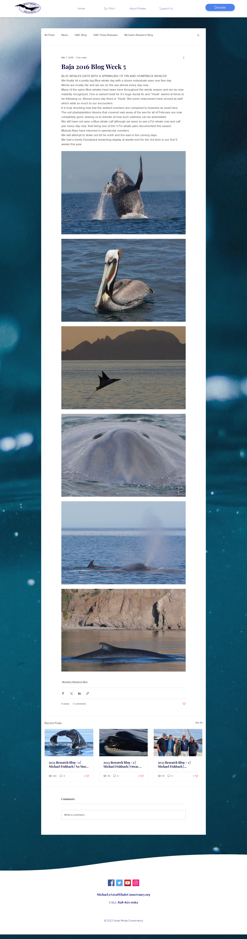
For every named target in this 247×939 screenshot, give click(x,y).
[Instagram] (136, 883)
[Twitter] (119, 883)
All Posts (50, 35)
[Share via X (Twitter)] (71, 693)
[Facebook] (111, 883)
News (64, 35)
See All (198, 722)
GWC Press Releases (105, 35)
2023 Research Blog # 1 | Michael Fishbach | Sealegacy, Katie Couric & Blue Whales (176, 764)
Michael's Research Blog (138, 35)
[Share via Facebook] (63, 693)
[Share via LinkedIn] (79, 693)
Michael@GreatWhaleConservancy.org (123, 895)
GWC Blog (81, 35)
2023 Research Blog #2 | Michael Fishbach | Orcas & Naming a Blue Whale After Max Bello (122, 764)
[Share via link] (87, 693)
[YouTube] (127, 883)
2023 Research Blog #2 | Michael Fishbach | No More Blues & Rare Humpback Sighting (68, 764)
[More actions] (184, 57)
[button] (109, 8)
